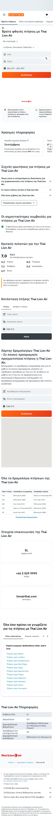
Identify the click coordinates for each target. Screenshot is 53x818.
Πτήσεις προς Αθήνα (15, 654)
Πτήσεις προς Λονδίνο (16, 657)
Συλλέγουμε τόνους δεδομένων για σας (22, 792)
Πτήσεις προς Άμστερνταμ (17, 671)
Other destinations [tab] (13, 636)
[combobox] (29, 314)
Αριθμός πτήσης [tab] (20, 307)
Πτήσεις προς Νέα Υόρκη (17, 664)
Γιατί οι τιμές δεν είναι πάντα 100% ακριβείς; (24, 797)
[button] (4, 14)
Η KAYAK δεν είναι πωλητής (16, 788)
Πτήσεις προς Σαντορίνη (17, 688)
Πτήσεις (11, 762)
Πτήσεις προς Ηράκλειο (16, 678)
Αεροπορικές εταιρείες (25, 762)
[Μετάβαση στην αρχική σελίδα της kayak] (16, 14)
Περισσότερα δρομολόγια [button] (26, 517)
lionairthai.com (26, 596)
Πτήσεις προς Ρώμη (15, 668)
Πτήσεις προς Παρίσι (15, 674)
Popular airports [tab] (32, 636)
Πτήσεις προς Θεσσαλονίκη (18, 661)
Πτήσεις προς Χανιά (15, 685)
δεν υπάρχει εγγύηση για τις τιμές (15, 781)
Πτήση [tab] (6, 307)
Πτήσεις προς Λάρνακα (16, 681)
